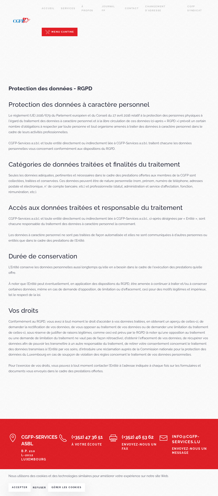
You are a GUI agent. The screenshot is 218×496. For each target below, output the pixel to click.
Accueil (48, 8)
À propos (87, 8)
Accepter (19, 487)
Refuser (39, 487)
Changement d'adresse (155, 8)
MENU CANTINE (62, 31)
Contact (132, 8)
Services (68, 8)
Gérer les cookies (67, 487)
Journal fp (108, 8)
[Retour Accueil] (25, 20)
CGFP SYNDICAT (194, 8)
